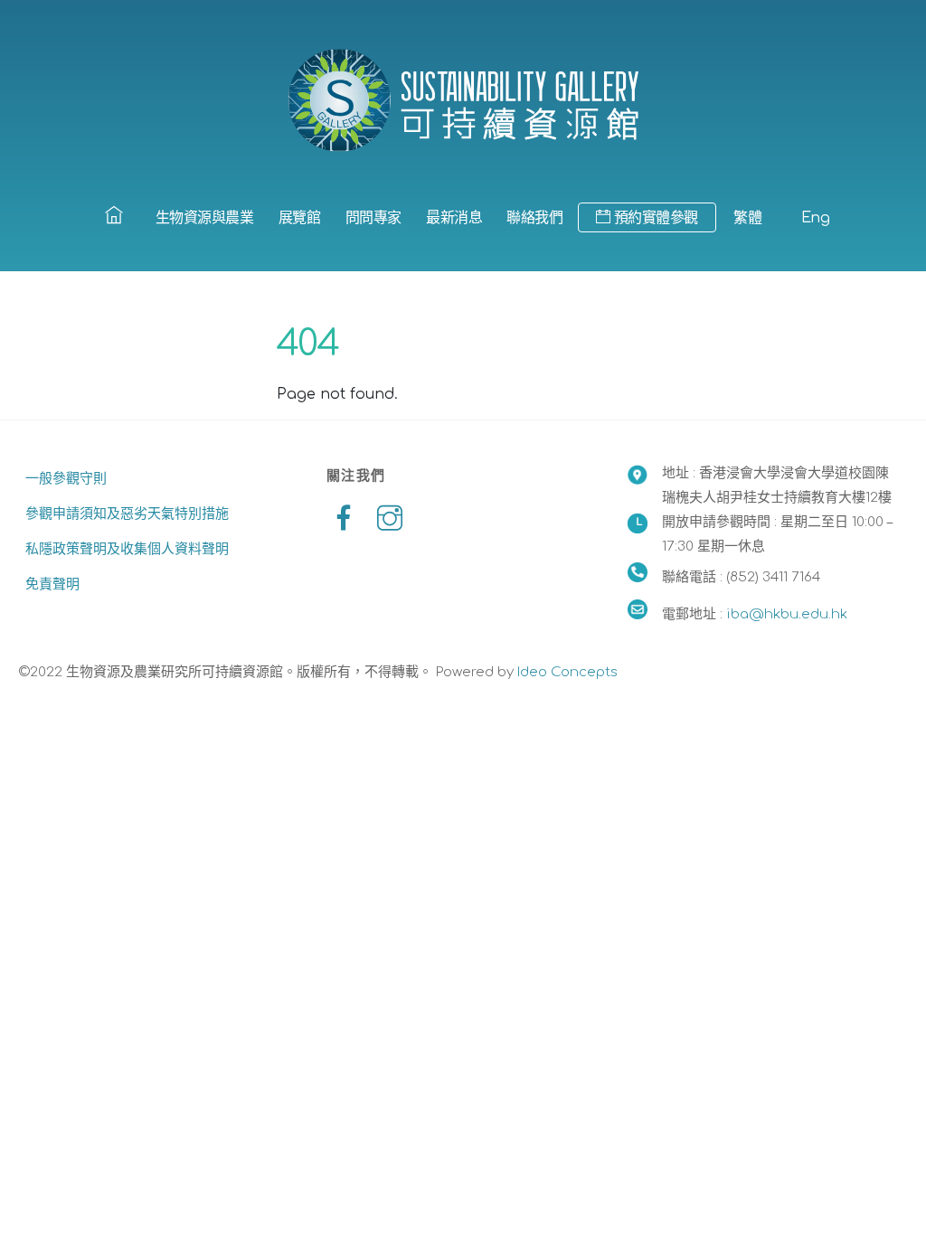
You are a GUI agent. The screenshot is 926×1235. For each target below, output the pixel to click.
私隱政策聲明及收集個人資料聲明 (127, 549)
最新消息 (454, 218)
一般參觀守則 (66, 478)
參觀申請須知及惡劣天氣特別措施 (127, 514)
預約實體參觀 (653, 218)
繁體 (747, 218)
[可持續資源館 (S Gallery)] (463, 99)
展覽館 (300, 218)
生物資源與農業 (205, 218)
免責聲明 (52, 584)
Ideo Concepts (567, 672)
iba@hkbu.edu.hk (786, 614)
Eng (815, 218)
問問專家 (373, 218)
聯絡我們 (534, 218)
